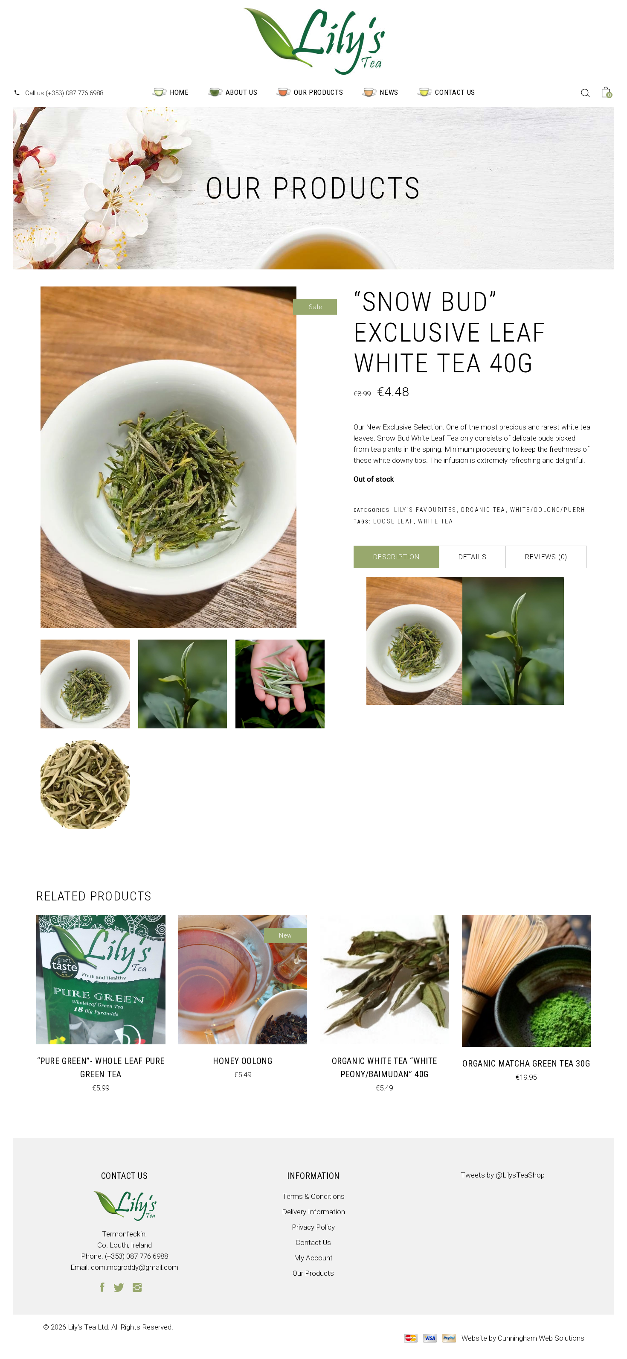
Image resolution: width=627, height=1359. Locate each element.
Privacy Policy (313, 1227)
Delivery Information (313, 1211)
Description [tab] (396, 557)
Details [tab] (473, 557)
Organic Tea (483, 509)
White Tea (436, 521)
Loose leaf (393, 521)
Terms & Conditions (313, 1196)
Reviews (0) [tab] (546, 557)
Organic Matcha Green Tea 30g (526, 1063)
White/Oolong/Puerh (548, 509)
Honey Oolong (242, 1061)
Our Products (313, 1273)
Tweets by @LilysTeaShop (503, 1175)
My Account (313, 1258)
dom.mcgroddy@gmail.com (134, 1267)
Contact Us (313, 1242)
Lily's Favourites (425, 509)
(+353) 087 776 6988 (136, 1256)
